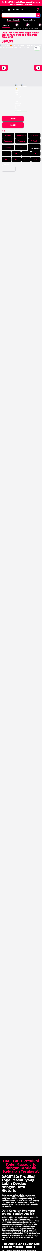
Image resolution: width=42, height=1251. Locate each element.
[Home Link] (15, 10)
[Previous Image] (4, 68)
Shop (3, 11)
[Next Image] (38, 68)
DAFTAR (13, 119)
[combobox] (19, 15)
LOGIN (13, 125)
